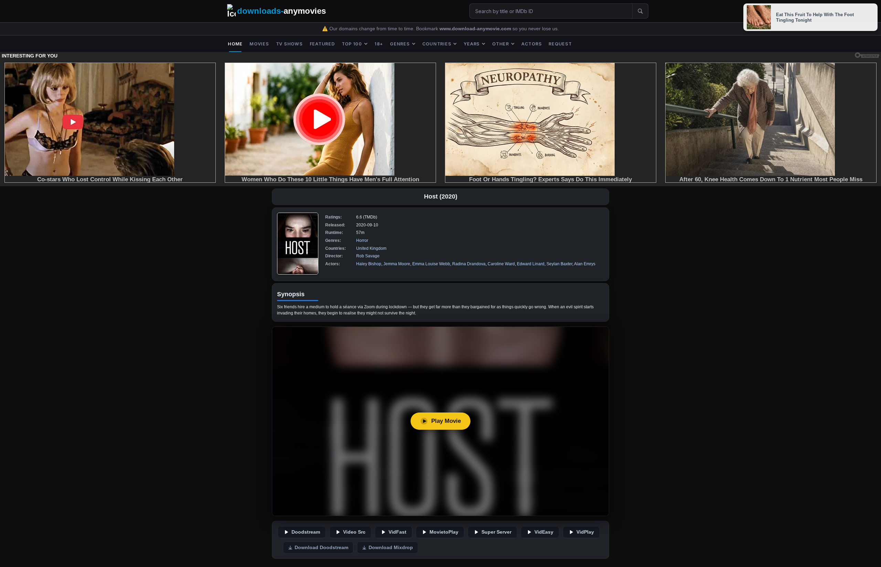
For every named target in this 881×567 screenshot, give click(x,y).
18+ (378, 43)
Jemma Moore (396, 263)
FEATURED (322, 43)
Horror (362, 240)
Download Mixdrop (391, 547)
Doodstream (305, 532)
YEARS (472, 43)
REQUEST (560, 43)
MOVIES (259, 43)
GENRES (400, 43)
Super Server (496, 532)
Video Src (354, 532)
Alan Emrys (584, 263)
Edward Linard (530, 263)
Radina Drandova (469, 263)
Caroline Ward (501, 263)
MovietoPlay (443, 532)
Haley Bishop (368, 263)
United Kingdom (371, 248)
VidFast (397, 532)
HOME (235, 43)
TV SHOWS (289, 43)
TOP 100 (352, 43)
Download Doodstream (321, 547)
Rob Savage (368, 256)
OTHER (500, 43)
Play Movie (446, 421)
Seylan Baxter (559, 263)
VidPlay (585, 532)
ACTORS (531, 43)
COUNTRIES (437, 43)
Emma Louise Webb (431, 263)
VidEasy (543, 532)
